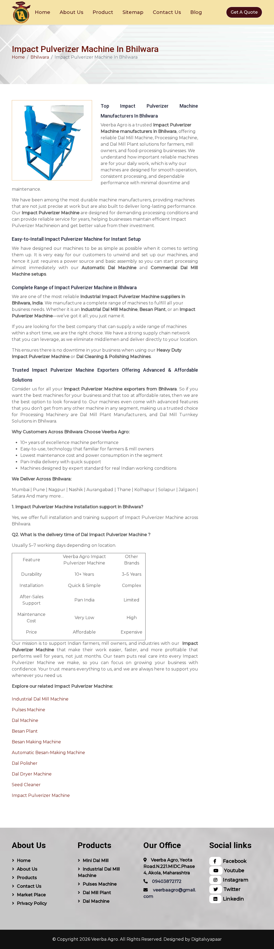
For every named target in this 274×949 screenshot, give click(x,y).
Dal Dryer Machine (32, 774)
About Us (71, 12)
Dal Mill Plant (97, 892)
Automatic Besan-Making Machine (48, 752)
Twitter (231, 889)
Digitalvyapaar (206, 939)
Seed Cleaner (26, 784)
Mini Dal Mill (96, 860)
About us (27, 869)
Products (27, 877)
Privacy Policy (32, 903)
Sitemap (133, 12)
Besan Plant (25, 731)
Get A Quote (244, 12)
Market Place (31, 894)
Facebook (234, 861)
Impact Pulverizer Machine (41, 795)
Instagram (235, 880)
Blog (196, 12)
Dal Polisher (24, 763)
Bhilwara (40, 57)
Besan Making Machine (36, 741)
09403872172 (166, 881)
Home (42, 12)
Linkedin (233, 899)
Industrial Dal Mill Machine (40, 699)
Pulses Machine (28, 709)
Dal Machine (25, 720)
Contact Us (167, 12)
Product (103, 12)
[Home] (21, 12)
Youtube (233, 870)
